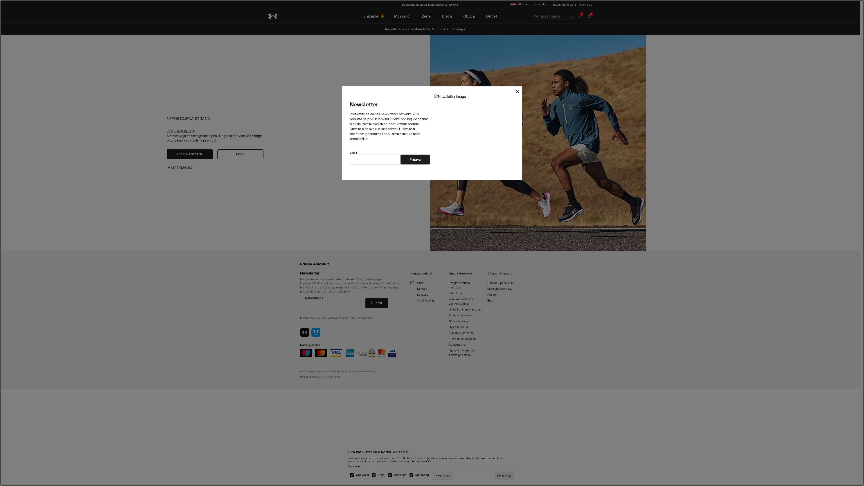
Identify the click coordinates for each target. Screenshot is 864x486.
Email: (354, 152)
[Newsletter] (450, 96)
